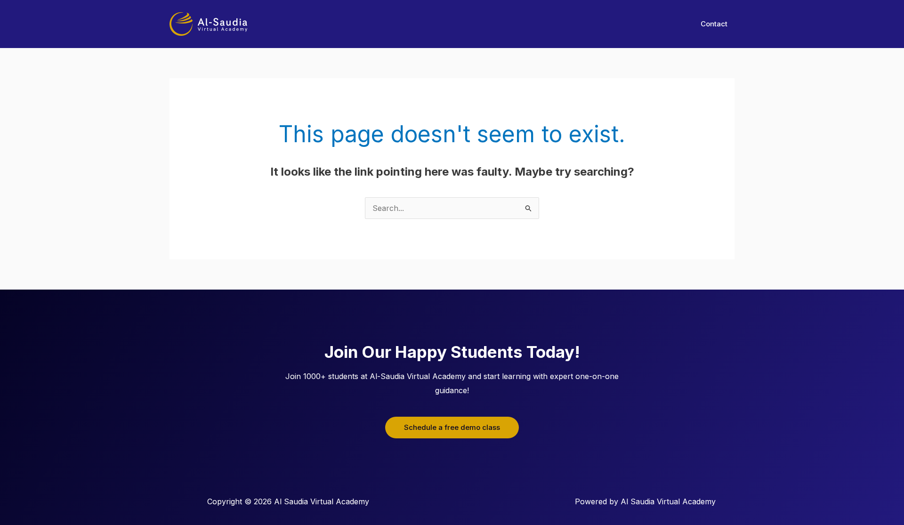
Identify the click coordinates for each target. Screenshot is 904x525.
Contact (714, 23)
